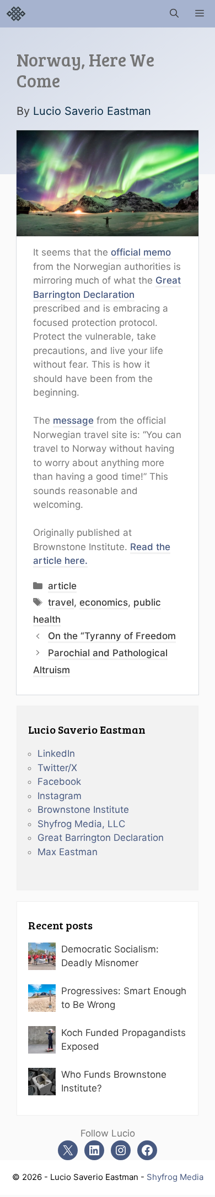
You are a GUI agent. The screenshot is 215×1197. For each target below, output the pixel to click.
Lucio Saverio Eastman (92, 111)
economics (103, 602)
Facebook (59, 781)
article (62, 585)
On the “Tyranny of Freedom (112, 635)
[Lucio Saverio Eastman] (16, 13)
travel (61, 602)
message (73, 420)
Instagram (59, 795)
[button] (174, 13)
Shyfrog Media (175, 1177)
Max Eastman (67, 851)
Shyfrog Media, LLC (81, 823)
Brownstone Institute (83, 809)
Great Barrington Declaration (100, 837)
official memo (141, 252)
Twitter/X (57, 767)
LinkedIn (56, 753)
